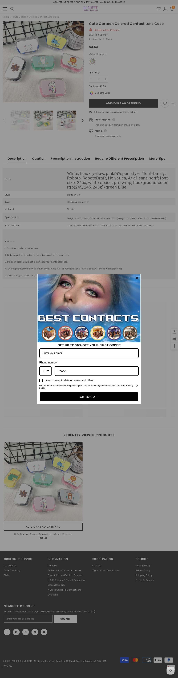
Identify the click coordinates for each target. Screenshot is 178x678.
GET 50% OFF (89, 396)
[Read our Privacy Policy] (137, 386)
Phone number (48, 362)
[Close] (137, 278)
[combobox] (45, 371)
